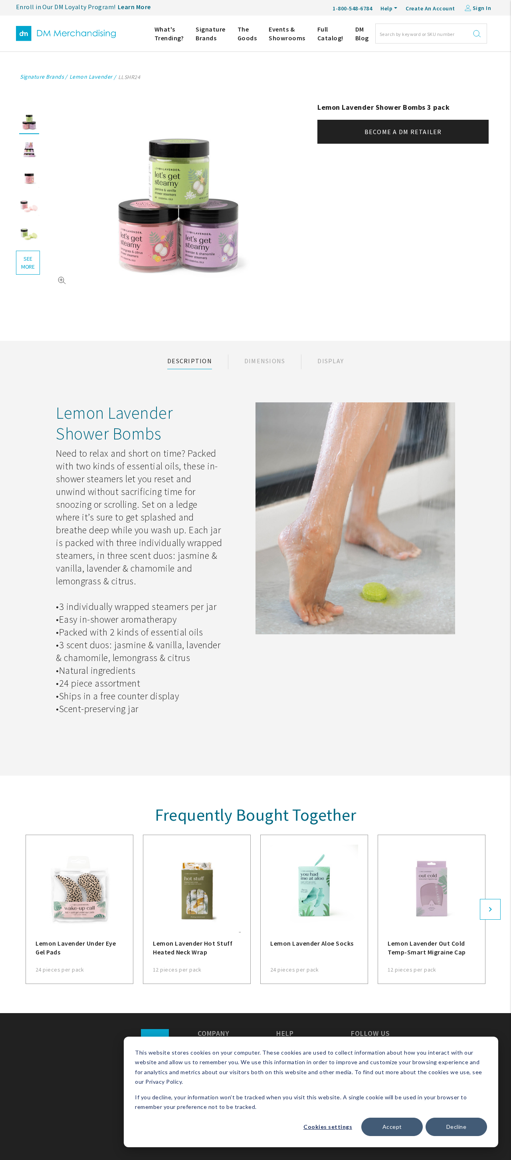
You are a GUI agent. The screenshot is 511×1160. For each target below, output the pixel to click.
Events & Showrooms (287, 33)
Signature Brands (211, 33)
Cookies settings (327, 1126)
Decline (456, 1126)
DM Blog (362, 33)
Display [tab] (330, 361)
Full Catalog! (330, 33)
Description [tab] (189, 361)
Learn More (134, 7)
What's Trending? (169, 33)
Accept (392, 1126)
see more (28, 262)
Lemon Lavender (91, 76)
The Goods (247, 33)
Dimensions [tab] (264, 361)
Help (386, 8)
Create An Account (430, 8)
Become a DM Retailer (403, 132)
